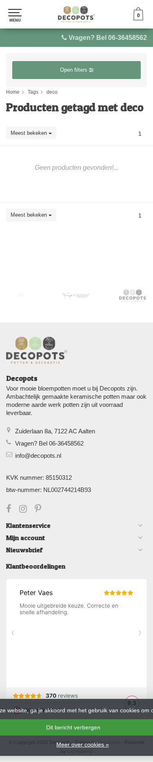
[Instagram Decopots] (27, 509)
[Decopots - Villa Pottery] (133, 295)
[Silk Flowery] (20, 294)
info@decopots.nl (38, 455)
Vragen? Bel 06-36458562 (108, 37)
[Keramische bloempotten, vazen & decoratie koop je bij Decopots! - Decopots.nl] (76, 14)
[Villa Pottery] (77, 295)
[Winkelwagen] (138, 18)
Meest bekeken (30, 133)
